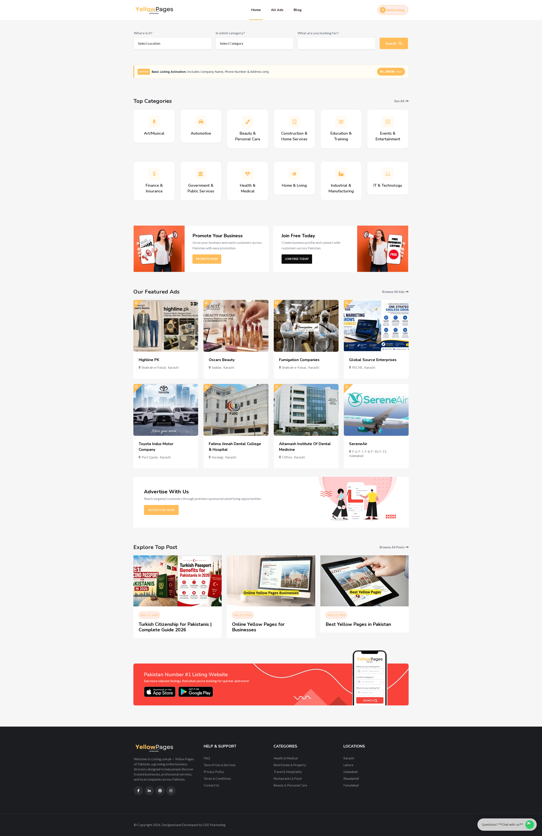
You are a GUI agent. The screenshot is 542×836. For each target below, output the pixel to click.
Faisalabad (351, 785)
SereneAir (358, 443)
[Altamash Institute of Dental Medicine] (306, 410)
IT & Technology (387, 185)
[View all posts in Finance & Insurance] (154, 174)
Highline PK (149, 359)
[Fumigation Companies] (306, 326)
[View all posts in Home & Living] (294, 174)
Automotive (201, 133)
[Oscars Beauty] (235, 326)
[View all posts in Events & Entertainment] (388, 122)
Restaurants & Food (287, 778)
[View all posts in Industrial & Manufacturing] (341, 174)
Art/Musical (154, 133)
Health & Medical (286, 758)
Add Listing (396, 10)
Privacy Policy (214, 772)
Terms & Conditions (217, 778)
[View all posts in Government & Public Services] (201, 174)
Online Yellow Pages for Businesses (258, 627)
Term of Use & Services (220, 765)
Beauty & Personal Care (290, 785)
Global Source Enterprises (373, 359)
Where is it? (143, 33)
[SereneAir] (376, 410)
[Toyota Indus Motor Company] (165, 410)
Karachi (173, 367)
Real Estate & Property (290, 765)
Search (391, 43)
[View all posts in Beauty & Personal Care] (248, 122)
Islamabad (356, 456)
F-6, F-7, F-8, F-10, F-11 (369, 451)
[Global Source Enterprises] (376, 326)
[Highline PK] (165, 326)
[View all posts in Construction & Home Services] (294, 122)
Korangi (217, 457)
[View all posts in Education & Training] (341, 122)
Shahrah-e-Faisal (154, 367)
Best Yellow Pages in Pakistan (358, 624)
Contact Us (211, 785)
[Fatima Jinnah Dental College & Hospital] (235, 410)
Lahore (348, 765)
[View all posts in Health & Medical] (248, 174)
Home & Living (294, 185)
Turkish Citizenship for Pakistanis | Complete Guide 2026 (175, 627)
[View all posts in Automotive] (201, 122)
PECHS (357, 367)
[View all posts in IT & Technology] (388, 174)
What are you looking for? (318, 33)
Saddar (216, 367)
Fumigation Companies (299, 359)
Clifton (287, 457)
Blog (297, 10)
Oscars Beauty (222, 359)
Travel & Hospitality (288, 772)
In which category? (230, 33)
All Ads (277, 10)
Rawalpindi (351, 778)
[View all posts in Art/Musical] (154, 122)
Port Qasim (150, 457)
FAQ (207, 758)
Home (256, 10)
